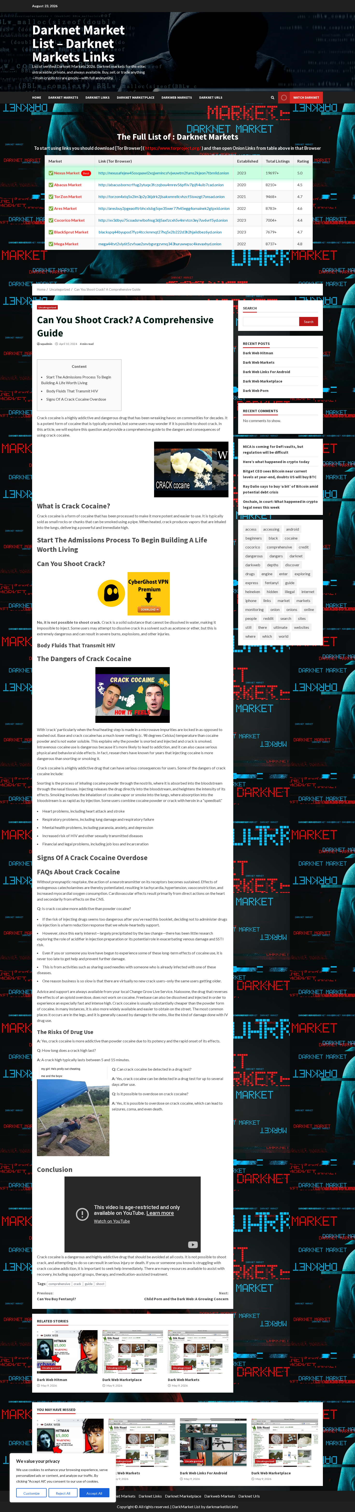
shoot (100, 1284)
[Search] (272, 97)
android (292, 529)
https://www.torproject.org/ (173, 148)
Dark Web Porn (256, 390)
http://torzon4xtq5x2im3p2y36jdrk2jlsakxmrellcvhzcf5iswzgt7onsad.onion (162, 196)
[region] (63, 1477)
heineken (252, 591)
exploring (302, 573)
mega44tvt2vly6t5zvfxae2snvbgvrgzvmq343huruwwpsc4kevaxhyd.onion (160, 243)
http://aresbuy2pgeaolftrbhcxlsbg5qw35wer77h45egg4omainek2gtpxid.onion (164, 208)
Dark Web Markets (198, 1352)
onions (291, 609)
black (273, 538)
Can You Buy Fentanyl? (56, 1296)
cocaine (291, 538)
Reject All (63, 1493)
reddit (268, 618)
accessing (271, 529)
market (284, 600)
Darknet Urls (210, 97)
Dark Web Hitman (67, 1352)
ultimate (280, 627)
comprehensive (59, 1284)
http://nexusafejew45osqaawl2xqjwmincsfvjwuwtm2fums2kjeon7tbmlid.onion (164, 173)
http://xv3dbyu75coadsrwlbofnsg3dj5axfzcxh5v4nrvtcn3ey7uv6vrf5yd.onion (163, 220)
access (250, 529)
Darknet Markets (63, 97)
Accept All (94, 1493)
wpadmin (46, 344)
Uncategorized (47, 307)
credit (304, 547)
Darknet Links (97, 97)
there (262, 627)
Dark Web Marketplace (132, 1352)
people (251, 618)
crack (77, 1284)
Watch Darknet (306, 97)
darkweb (252, 564)
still (248, 627)
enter (283, 573)
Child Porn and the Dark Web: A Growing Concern (186, 1296)
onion (275, 609)
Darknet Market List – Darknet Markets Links (78, 43)
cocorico (252, 547)
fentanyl (271, 582)
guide (88, 1284)
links (267, 600)
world (283, 636)
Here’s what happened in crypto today (276, 461)
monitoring (254, 609)
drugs (250, 573)
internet (307, 591)
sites (302, 618)
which (267, 636)
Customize (31, 1493)
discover (292, 564)
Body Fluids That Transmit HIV (72, 391)
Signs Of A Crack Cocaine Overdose (76, 399)
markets (303, 600)
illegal (290, 591)
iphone (250, 600)
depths (272, 564)
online (309, 609)
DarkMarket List (186, 1506)
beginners (253, 538)
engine (267, 573)
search (285, 618)
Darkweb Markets (177, 97)
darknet (296, 556)
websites (301, 627)
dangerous (254, 556)
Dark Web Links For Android (266, 371)
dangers (276, 556)
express (251, 582)
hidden (272, 591)
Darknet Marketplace (135, 97)
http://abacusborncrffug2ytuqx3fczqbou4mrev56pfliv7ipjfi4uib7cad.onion (161, 184)
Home (36, 97)
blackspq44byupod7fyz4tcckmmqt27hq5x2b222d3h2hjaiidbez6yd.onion (160, 232)
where (250, 636)
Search (250, 308)
